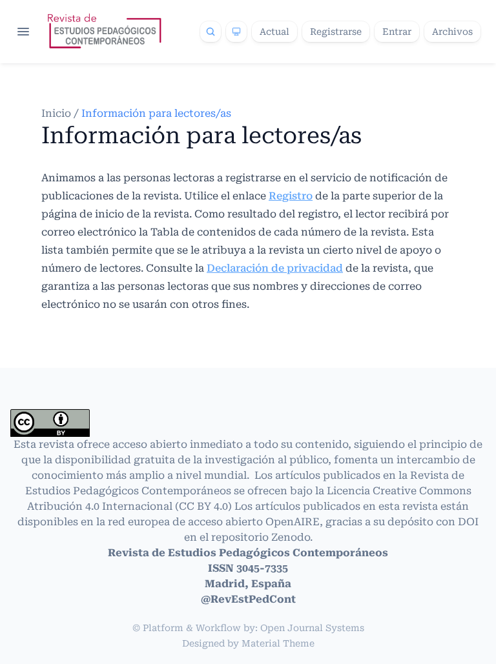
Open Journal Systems (312, 628)
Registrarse (336, 31)
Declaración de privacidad (275, 268)
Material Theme (278, 643)
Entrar (396, 31)
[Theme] (236, 31)
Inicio (57, 113)
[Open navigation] (23, 31)
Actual (274, 31)
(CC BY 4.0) (204, 506)
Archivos (452, 31)
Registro (291, 196)
